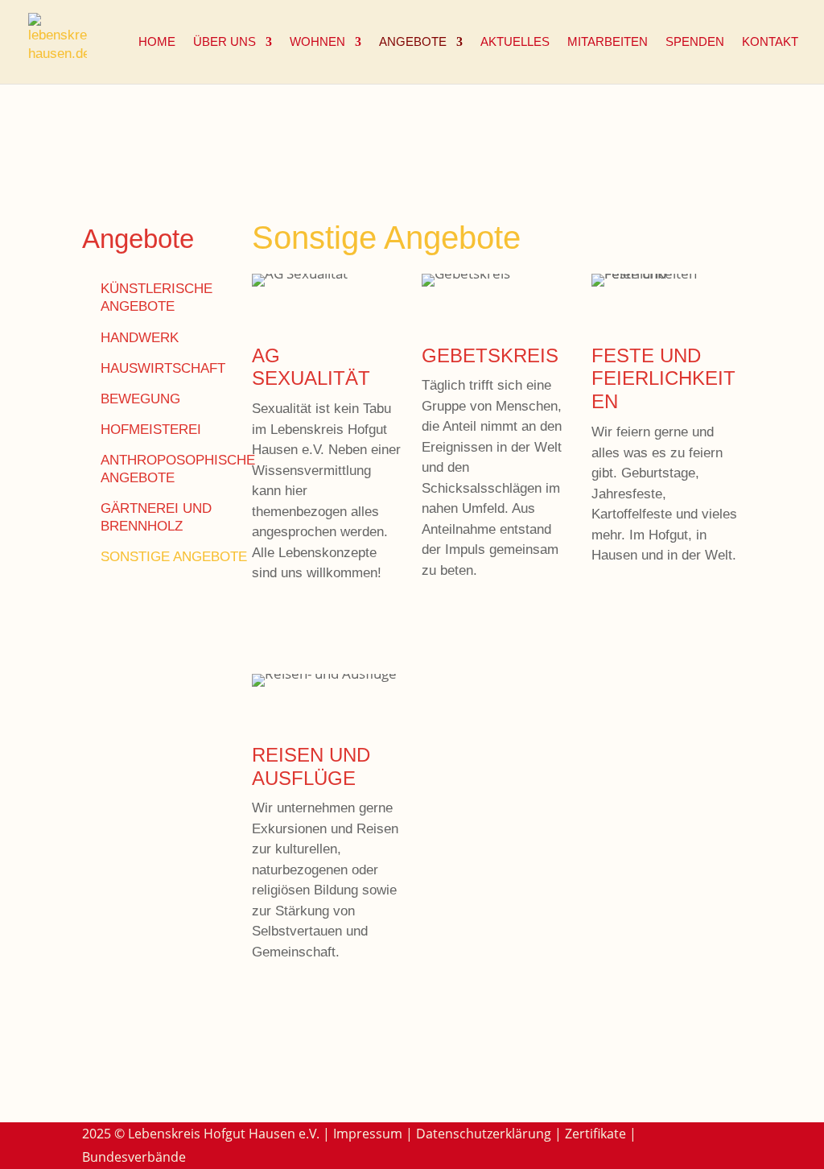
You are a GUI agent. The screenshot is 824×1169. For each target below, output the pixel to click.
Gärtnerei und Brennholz (156, 517)
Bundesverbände (134, 1157)
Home (156, 42)
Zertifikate (595, 1133)
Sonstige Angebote (174, 556)
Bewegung (140, 399)
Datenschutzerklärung (483, 1133)
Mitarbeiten (607, 42)
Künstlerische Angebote (156, 297)
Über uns (224, 42)
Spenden (694, 42)
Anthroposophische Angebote (178, 468)
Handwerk (140, 337)
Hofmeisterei (151, 429)
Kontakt (770, 42)
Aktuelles (515, 42)
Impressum (367, 1133)
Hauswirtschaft (163, 368)
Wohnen (317, 42)
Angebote (413, 42)
